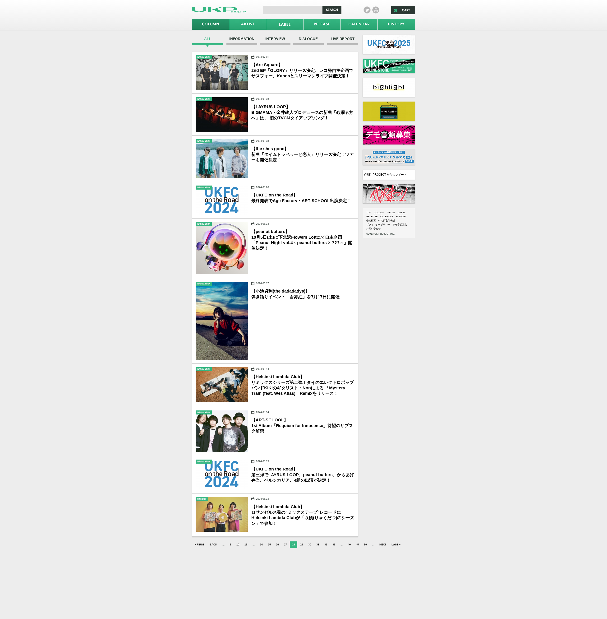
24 (261, 544)
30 (309, 544)
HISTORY (401, 216)
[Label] (284, 24)
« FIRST (199, 544)
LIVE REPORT (342, 39)
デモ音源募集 (400, 224)
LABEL (402, 212)
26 (277, 544)
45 (357, 544)
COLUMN (379, 212)
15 (245, 544)
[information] (222, 72)
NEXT (382, 544)
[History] (396, 24)
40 (349, 544)
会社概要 (371, 220)
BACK (213, 544)
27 (285, 544)
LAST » (395, 544)
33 (333, 544)
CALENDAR (386, 216)
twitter (367, 10)
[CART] (403, 10)
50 (365, 544)
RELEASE (372, 216)
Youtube (375, 10)
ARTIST (391, 212)
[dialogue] (222, 514)
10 (237, 544)
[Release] (322, 24)
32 (325, 544)
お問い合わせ (373, 228)
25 (269, 544)
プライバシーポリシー (378, 224)
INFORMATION (241, 39)
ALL (207, 39)
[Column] (210, 24)
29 (301, 544)
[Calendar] (359, 24)
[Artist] (247, 24)
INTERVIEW (275, 39)
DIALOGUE (308, 39)
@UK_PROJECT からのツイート (385, 174)
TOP (368, 212)
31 (317, 544)
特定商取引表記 (386, 220)
